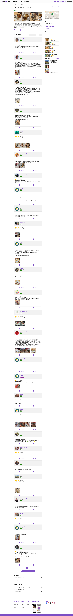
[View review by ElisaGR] (17, 270)
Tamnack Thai (53, 46)
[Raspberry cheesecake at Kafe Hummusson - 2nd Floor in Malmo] (17, 323)
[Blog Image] (47, 62)
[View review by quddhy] (17, 209)
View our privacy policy (17, 580)
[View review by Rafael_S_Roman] (17, 333)
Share (50, 6)
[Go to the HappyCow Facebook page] (46, 603)
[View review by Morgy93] (17, 434)
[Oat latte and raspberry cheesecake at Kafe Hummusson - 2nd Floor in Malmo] (22, 323)
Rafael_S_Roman (23, 331)
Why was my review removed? (19, 577)
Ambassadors (16, 604)
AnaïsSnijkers (22, 56)
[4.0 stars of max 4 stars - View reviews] (52, 51)
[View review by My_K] (17, 244)
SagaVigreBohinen (23, 498)
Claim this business (17, 585)
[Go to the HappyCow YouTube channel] (48, 603)
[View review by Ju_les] (17, 110)
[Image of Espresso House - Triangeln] (47, 40)
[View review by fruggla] (17, 396)
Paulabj (19, 35)
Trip (53, 6)
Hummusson (53, 42)
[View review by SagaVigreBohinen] (17, 500)
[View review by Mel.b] (17, 514)
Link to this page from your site (19, 589)
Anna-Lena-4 (22, 526)
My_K (21, 242)
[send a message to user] (23, 38)
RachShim (21, 131)
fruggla (21, 394)
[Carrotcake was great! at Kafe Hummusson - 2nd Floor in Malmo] (17, 350)
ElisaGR (21, 268)
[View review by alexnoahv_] (17, 190)
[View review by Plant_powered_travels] (17, 312)
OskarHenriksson (22, 174)
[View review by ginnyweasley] (17, 547)
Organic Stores (15, 1)
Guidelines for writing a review (19, 579)
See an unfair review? (17, 591)
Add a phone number (50, 26)
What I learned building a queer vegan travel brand (58, 69)
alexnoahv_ (22, 188)
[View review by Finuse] (17, 411)
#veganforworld (22, 447)
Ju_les (21, 109)
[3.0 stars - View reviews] (52, 55)
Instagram (48, 28)
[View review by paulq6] (17, 376)
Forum (15, 607)
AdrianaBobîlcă (22, 222)
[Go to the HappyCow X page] (50, 603)
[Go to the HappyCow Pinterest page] (52, 603)
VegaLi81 (21, 38)
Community (26, 1)
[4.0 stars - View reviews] (51, 39)
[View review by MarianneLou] (17, 360)
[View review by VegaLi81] (17, 40)
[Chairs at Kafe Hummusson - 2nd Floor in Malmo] (27, 350)
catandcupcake (22, 291)
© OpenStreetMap (53, 18)
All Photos (38, 19)
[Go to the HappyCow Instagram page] (54, 603)
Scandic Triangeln (54, 54)
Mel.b (20, 513)
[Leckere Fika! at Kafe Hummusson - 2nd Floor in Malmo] (17, 260)
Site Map (22, 607)
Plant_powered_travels (24, 311)
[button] (52, 14)
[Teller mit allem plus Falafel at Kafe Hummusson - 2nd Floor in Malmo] (17, 122)
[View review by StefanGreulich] (17, 463)
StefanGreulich (22, 461)
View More (57, 36)
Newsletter (15, 609)
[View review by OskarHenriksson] (17, 175)
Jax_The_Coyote (23, 153)
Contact (22, 604)
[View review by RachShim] (17, 132)
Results (38, 35)
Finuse (21, 409)
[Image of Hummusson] (47, 43)
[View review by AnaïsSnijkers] (17, 57)
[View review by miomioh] (17, 82)
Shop (21, 1)
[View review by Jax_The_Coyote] (17, 155)
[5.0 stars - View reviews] (52, 43)
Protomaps (49, 18)
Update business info (50, 32)
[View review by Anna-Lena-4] (17, 528)
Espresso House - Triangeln (55, 38)
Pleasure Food (53, 50)
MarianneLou (22, 358)
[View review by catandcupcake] (17, 292)
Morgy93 (21, 432)
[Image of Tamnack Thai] (47, 47)
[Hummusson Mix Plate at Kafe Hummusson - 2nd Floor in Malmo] (22, 165)
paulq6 (21, 375)
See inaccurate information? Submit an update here (22, 587)
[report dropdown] (41, 38)
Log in (69, 1)
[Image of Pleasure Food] (47, 51)
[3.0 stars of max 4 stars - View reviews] (52, 47)
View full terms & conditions (18, 593)
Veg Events (15, 606)
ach (20, 475)
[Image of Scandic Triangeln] (47, 55)
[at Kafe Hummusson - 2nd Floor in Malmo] (17, 72)
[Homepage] (4, 1)
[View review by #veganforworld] (17, 449)
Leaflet (46, 18)
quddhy (21, 207)
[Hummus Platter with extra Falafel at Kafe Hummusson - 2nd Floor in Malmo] (33, 350)
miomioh (21, 80)
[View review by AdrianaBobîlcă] (17, 223)
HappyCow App (35, 601)
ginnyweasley (22, 546)
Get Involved (16, 610)
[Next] (34, 568)
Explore (9, 1)
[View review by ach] (17, 477)
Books (28, 604)
